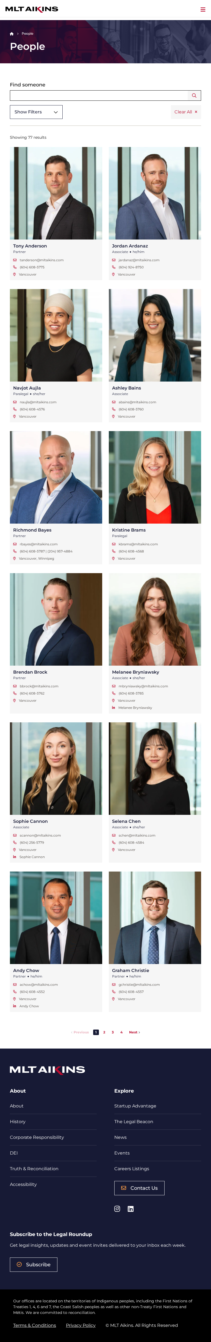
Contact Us (144, 1188)
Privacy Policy (81, 1325)
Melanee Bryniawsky (135, 672)
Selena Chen (126, 821)
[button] (104, 1032)
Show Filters (28, 112)
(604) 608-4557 (131, 992)
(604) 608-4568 (131, 551)
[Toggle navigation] (203, 9)
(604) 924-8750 (131, 267)
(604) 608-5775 (32, 267)
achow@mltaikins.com (39, 984)
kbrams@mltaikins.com (138, 544)
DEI (14, 1153)
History (18, 1121)
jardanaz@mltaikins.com (139, 260)
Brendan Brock (30, 672)
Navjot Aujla (27, 388)
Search (194, 95)
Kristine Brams (129, 530)
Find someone (27, 85)
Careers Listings (131, 1168)
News (120, 1137)
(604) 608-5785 (131, 693)
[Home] (12, 33)
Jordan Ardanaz (130, 246)
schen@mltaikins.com (137, 835)
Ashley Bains (126, 388)
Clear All (183, 112)
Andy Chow (26, 970)
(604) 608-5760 (131, 409)
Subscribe (38, 1265)
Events (122, 1153)
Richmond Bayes (32, 530)
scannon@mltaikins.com (40, 835)
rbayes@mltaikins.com (39, 544)
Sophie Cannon (30, 821)
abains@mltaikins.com (137, 402)
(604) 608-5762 (32, 693)
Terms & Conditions (34, 1325)
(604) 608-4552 (32, 992)
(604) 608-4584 (131, 842)
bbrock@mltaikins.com (39, 686)
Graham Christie (130, 970)
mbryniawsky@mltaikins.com (143, 686)
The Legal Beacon (133, 1121)
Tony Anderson (30, 246)
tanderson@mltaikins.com (42, 260)
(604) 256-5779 (32, 842)
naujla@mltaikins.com (38, 402)
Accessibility (23, 1184)
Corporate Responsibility (37, 1137)
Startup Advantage (135, 1106)
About (17, 1106)
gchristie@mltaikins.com (139, 984)
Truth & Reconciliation (34, 1168)
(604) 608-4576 (32, 409)
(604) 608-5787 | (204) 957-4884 (46, 551)
